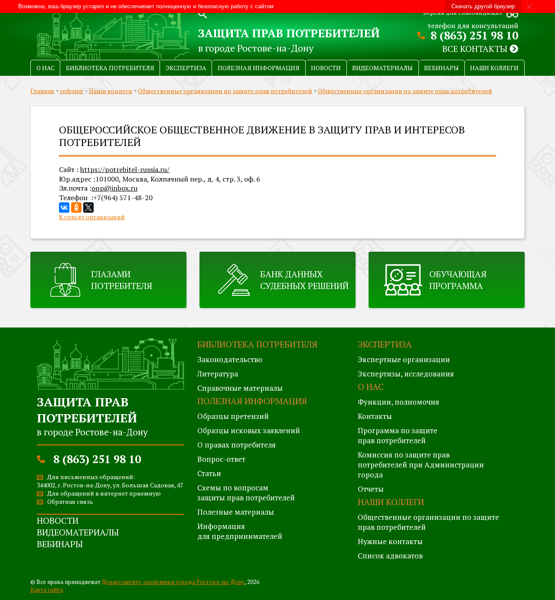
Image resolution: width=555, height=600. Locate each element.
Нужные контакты (390, 541)
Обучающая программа (457, 280)
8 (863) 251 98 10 (474, 35)
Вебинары (441, 68)
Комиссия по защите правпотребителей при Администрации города (421, 465)
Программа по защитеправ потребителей (397, 435)
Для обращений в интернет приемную (104, 493)
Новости (326, 68)
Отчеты (371, 489)
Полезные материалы (235, 512)
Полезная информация (259, 68)
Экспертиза (186, 68)
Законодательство (229, 359)
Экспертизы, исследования (406, 374)
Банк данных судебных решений (304, 280)
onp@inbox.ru (114, 188)
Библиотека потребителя (110, 68)
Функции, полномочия (398, 402)
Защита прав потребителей (289, 32)
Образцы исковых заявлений (248, 430)
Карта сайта (46, 590)
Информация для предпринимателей (239, 531)
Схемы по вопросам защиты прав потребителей (246, 493)
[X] (88, 207)
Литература (217, 374)
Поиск (202, 13)
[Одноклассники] (76, 207)
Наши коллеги (494, 68)
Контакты (375, 416)
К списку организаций (92, 217)
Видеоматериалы (382, 68)
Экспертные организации (404, 359)
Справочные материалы (240, 388)
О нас (45, 68)
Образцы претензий (233, 416)
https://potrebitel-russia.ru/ (125, 169)
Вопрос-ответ (221, 459)
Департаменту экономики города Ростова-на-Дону (173, 582)
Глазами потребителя (121, 280)
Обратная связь (70, 501)
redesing (71, 91)
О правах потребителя (236, 445)
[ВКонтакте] (64, 207)
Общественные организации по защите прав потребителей (225, 91)
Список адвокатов (390, 556)
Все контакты (475, 49)
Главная (42, 91)
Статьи (209, 473)
